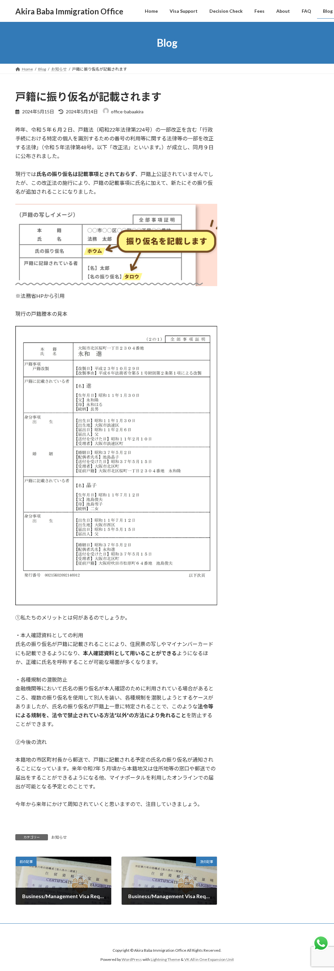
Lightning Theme (165, 959)
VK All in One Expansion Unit (209, 959)
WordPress (132, 959)
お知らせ (59, 837)
